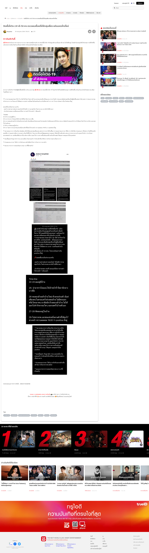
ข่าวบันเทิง (61, 13)
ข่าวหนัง (75, 13)
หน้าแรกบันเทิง (52, 13)
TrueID (9, 3)
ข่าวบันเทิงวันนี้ (9, 39)
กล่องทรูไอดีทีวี (94, 546)
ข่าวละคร (68, 13)
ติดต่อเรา (135, 548)
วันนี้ (6, 8)
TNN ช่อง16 (88, 491)
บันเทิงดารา (13, 18)
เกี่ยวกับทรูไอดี (136, 536)
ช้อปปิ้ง (92, 544)
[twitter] (19, 543)
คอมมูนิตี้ (105, 546)
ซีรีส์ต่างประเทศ (90, 13)
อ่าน (21, 8)
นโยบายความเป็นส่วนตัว (138, 542)
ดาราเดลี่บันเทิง (116, 491)
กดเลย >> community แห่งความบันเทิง (40, 394)
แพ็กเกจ (105, 544)
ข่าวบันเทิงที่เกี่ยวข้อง (9, 462)
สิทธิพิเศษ (15, 8)
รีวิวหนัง (82, 13)
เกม (26, 8)
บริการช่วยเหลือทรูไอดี (95, 549)
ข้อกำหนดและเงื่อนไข (137, 539)
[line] (10, 543)
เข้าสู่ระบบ (140, 3)
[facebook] (15, 543)
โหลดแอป (116, 3)
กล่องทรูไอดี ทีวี (125, 3)
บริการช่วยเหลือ (136, 545)
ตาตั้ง (30, 8)
